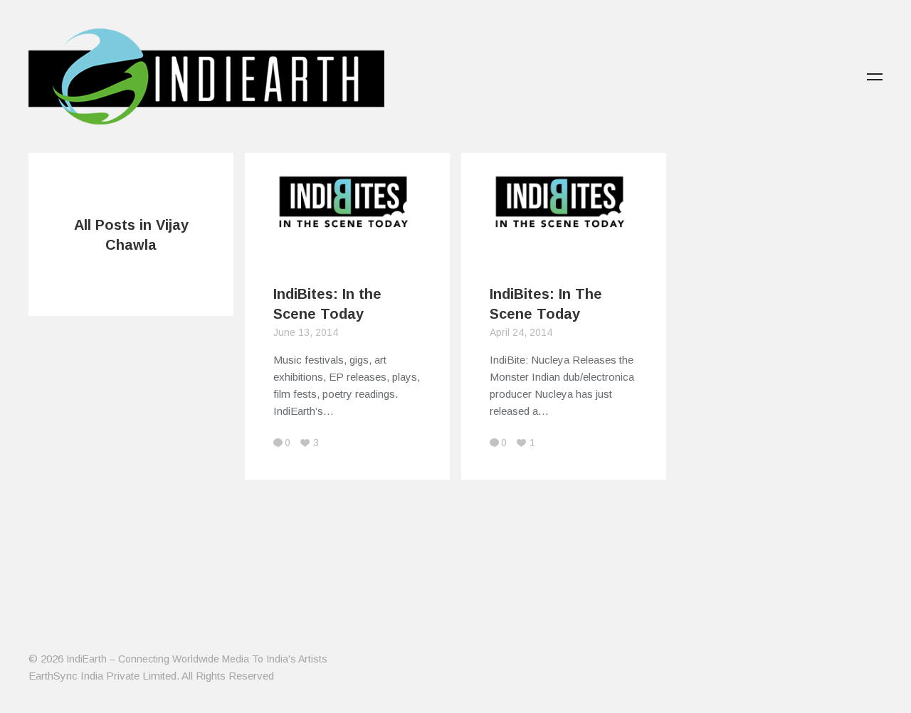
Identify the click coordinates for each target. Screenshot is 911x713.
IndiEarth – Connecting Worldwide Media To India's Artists (196, 659)
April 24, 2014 (521, 332)
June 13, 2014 (305, 332)
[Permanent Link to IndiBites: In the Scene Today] (347, 247)
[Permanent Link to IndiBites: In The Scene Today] (563, 247)
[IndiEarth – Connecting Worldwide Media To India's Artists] (206, 116)
